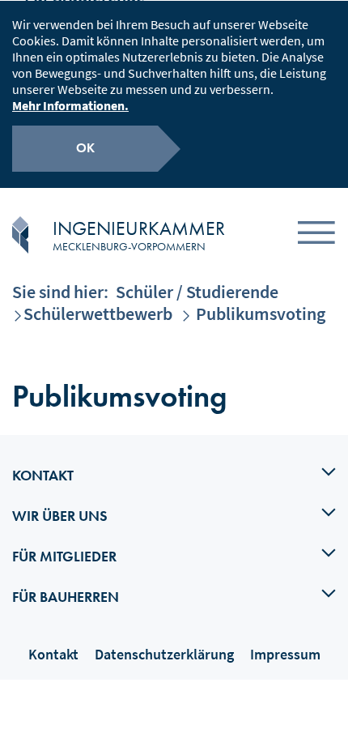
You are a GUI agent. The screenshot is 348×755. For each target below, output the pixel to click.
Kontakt (53, 654)
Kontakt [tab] (43, 475)
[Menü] (316, 235)
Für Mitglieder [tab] (64, 556)
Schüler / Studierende (197, 291)
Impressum (285, 654)
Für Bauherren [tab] (65, 596)
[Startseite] (20, 235)
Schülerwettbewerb (97, 313)
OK (85, 147)
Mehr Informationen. (70, 105)
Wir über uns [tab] (60, 515)
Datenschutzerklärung (164, 654)
